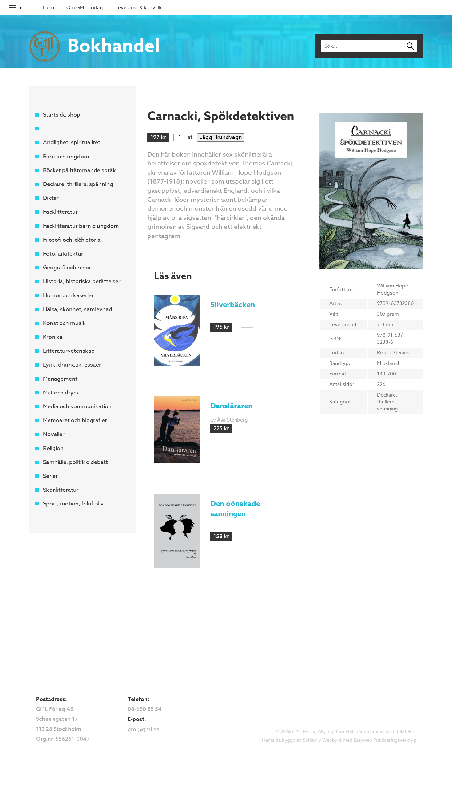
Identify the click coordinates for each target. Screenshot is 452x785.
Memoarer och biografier (75, 420)
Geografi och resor (67, 268)
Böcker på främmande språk (79, 170)
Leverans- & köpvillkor (140, 7)
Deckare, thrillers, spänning (78, 184)
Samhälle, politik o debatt (75, 462)
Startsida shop (61, 115)
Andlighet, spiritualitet (71, 142)
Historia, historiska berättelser (82, 281)
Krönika (53, 337)
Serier (50, 476)
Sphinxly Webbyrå (322, 740)
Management (60, 379)
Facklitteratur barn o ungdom (81, 226)
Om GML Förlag (84, 7)
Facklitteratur (60, 212)
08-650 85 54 (145, 709)
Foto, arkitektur (63, 254)
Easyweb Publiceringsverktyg (385, 740)
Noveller (54, 434)
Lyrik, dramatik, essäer (72, 365)
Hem (48, 7)
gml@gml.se (143, 729)
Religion (53, 448)
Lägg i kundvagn (220, 137)
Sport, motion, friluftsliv (73, 504)
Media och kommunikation (77, 406)
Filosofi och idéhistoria (72, 240)
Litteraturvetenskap (69, 351)
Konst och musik (64, 323)
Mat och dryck (61, 393)
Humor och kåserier (68, 295)
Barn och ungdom (66, 157)
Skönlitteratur (61, 490)
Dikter (51, 198)
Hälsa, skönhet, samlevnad (77, 309)
